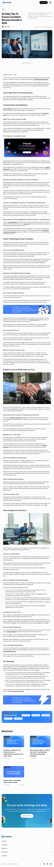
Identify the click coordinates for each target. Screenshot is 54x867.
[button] (50, 2)
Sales (3, 9)
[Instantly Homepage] (7, 2)
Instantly (7, 864)
